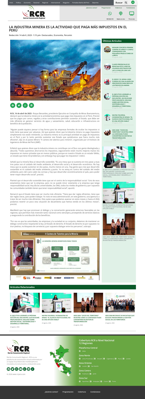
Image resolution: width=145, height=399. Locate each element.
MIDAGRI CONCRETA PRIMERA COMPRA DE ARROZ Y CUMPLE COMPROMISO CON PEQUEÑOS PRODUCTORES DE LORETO (122, 51)
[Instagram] (16, 369)
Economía (27, 3)
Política (18, 3)
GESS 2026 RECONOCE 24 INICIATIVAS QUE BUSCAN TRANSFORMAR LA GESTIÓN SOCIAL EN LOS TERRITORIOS (119, 318)
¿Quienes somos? (91, 8)
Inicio (11, 3)
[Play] (55, 255)
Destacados (47, 35)
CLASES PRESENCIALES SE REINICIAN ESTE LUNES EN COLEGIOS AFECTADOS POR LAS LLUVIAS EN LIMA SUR (121, 67)
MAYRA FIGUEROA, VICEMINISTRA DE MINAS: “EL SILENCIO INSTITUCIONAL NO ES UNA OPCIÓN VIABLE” (122, 118)
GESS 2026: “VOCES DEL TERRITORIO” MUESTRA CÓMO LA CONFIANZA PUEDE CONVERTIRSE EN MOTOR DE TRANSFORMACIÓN (122, 134)
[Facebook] (8, 369)
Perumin (68, 35)
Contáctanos (130, 8)
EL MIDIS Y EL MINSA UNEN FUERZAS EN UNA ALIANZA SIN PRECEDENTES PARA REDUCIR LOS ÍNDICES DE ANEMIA (123, 82)
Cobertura (118, 8)
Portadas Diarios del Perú (80, 3)
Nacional (36, 3)
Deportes (95, 3)
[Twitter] (12, 369)
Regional (45, 3)
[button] (126, 3)
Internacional (55, 3)
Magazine (66, 3)
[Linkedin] (28, 369)
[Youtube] (20, 369)
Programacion (106, 8)
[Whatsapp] (24, 369)
